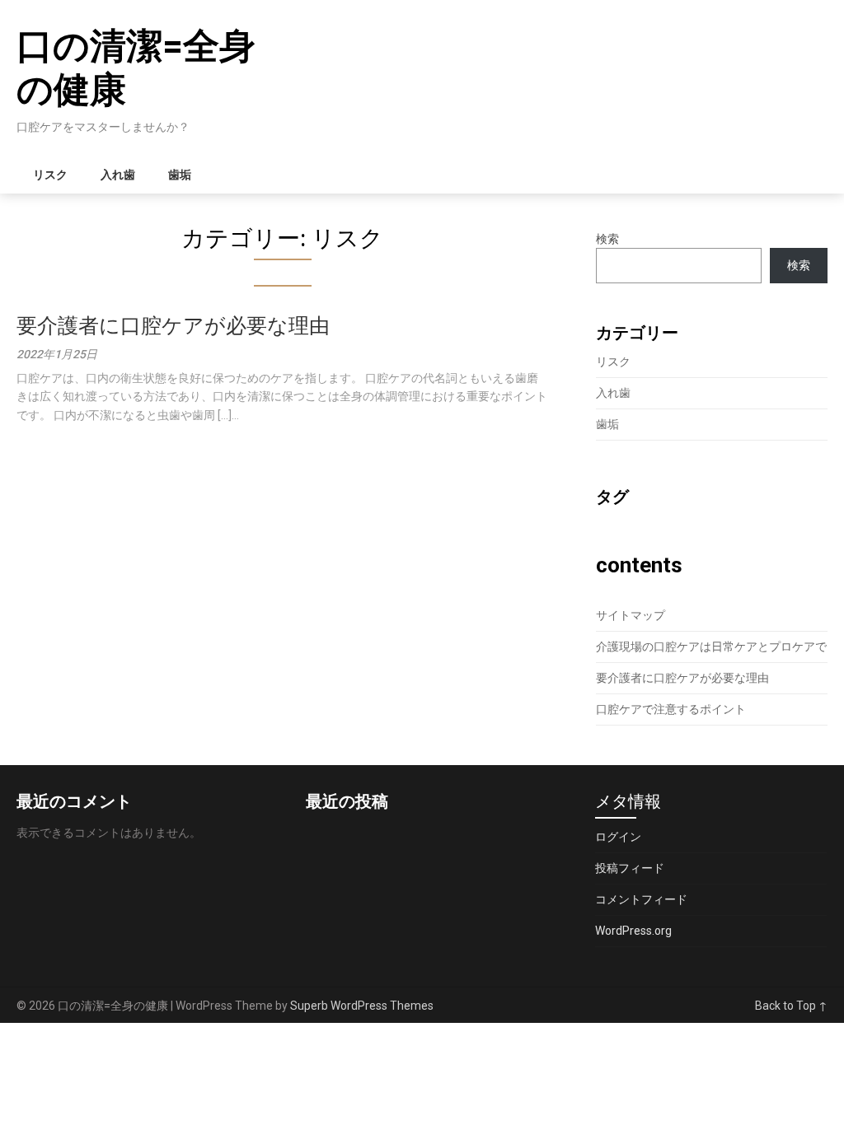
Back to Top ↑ (791, 1005)
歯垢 (179, 174)
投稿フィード (629, 868)
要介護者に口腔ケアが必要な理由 (173, 326)
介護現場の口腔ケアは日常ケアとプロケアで (711, 646)
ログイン (618, 836)
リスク (50, 174)
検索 (607, 238)
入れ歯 (118, 174)
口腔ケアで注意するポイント (671, 709)
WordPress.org (633, 930)
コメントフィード (641, 899)
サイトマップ (630, 615)
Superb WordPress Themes (362, 1005)
